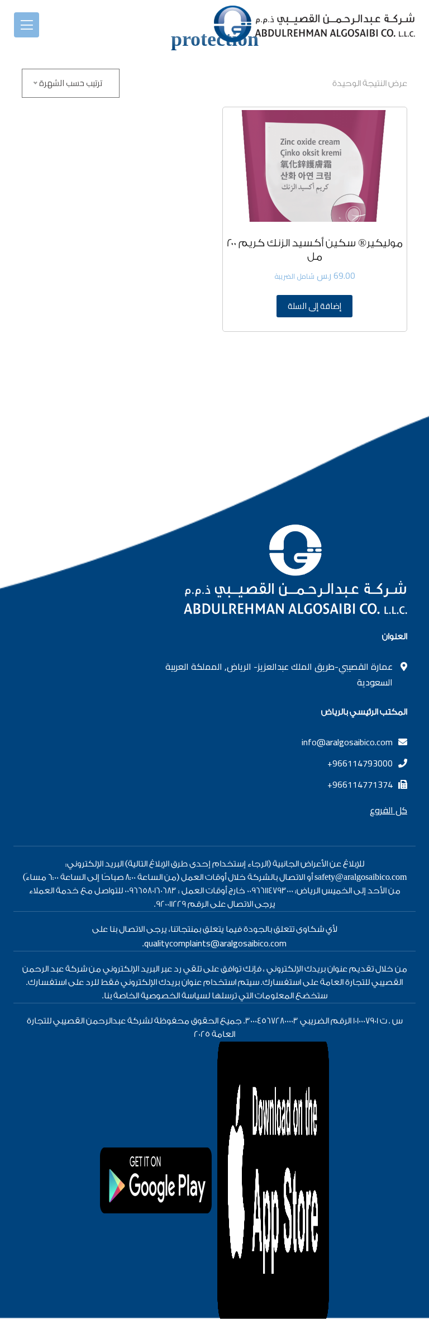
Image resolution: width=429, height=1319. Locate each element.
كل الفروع (388, 810)
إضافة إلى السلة (314, 306)
